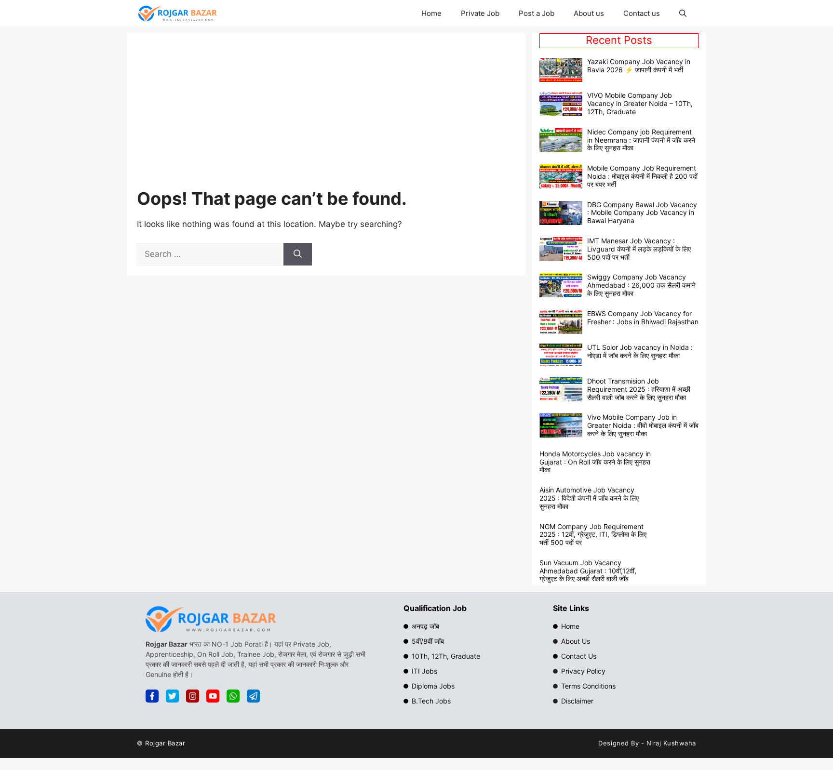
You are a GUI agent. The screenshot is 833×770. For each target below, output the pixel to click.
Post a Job (536, 13)
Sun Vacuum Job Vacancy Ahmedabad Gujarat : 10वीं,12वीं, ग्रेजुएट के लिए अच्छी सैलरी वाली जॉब (587, 570)
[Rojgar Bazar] (177, 13)
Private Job (480, 13)
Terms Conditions (588, 686)
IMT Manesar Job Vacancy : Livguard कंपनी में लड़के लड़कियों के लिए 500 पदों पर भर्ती (639, 249)
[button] (683, 13)
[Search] (297, 254)
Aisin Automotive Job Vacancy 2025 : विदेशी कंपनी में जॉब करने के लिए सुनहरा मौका (589, 498)
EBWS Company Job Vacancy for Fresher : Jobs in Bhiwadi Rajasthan (643, 317)
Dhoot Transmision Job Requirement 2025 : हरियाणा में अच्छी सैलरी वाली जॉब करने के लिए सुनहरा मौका (638, 389)
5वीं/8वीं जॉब (428, 641)
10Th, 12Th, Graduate (446, 656)
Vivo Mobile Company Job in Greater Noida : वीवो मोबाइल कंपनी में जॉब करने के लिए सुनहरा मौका (643, 425)
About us (589, 13)
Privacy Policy (583, 671)
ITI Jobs (424, 671)
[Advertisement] (412, 115)
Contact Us (578, 656)
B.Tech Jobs (431, 701)
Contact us (641, 13)
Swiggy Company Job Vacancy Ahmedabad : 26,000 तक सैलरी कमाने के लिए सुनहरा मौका (641, 285)
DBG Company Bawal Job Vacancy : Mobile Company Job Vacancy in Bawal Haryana (642, 212)
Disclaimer (577, 701)
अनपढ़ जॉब (425, 626)
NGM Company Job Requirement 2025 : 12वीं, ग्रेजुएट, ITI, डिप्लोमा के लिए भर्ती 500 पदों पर (592, 534)
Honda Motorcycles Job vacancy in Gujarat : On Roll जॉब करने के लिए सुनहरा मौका (595, 462)
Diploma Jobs (433, 686)
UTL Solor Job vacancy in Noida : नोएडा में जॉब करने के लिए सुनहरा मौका (640, 351)
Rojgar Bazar (165, 743)
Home (431, 13)
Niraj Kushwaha (671, 743)
